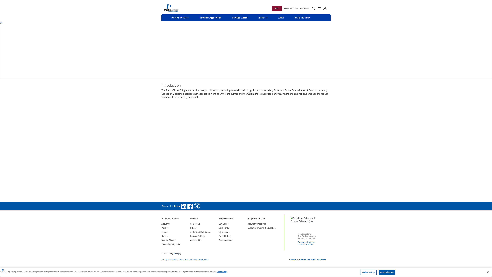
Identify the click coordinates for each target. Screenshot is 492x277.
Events (164, 232)
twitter (197, 206)
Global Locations (305, 244)
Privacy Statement (168, 260)
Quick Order (224, 228)
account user (324, 8)
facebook (190, 206)
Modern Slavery (168, 240)
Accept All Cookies (387, 272)
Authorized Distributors (200, 232)
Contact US (193, 260)
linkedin (183, 206)
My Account (224, 232)
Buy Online (224, 224)
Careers (164, 236)
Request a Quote (291, 8)
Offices (193, 228)
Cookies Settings (368, 272)
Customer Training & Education (262, 228)
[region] (246, 272)
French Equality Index (171, 244)
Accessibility (195, 240)
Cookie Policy (222, 272)
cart (319, 8)
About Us (165, 224)
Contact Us (304, 8)
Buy (276, 8)
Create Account (226, 240)
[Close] (488, 272)
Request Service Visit (257, 224)
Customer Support (306, 242)
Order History (225, 236)
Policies (164, 228)
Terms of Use (182, 260)
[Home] (171, 8)
